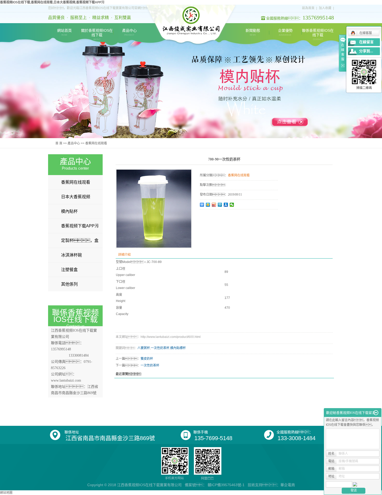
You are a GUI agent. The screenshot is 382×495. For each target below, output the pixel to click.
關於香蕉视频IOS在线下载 (97, 32)
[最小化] (375, 412)
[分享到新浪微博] (214, 205)
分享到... (366, 51)
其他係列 (69, 284)
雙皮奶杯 (147, 359)
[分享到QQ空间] (208, 205)
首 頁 (58, 143)
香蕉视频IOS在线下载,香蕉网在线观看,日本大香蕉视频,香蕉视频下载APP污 (52, 2)
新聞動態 (253, 32)
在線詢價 (214, 216)
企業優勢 (285, 32)
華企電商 (287, 485)
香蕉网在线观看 (96, 143)
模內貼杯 (69, 211)
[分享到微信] (232, 205)
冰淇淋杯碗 (71, 255)
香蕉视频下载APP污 (80, 226)
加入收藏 (325, 8)
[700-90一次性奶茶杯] (153, 209)
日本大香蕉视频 (75, 197)
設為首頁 (308, 8)
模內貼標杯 (178, 348)
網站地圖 (6, 492)
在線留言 (366, 42)
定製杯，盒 (79, 240)
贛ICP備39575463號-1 (226, 485)
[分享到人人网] (226, 205)
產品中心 (129, 32)
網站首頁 (64, 32)
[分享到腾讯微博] (220, 205)
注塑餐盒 (69, 269)
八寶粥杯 (143, 348)
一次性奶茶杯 (160, 348)
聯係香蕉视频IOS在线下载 (318, 32)
